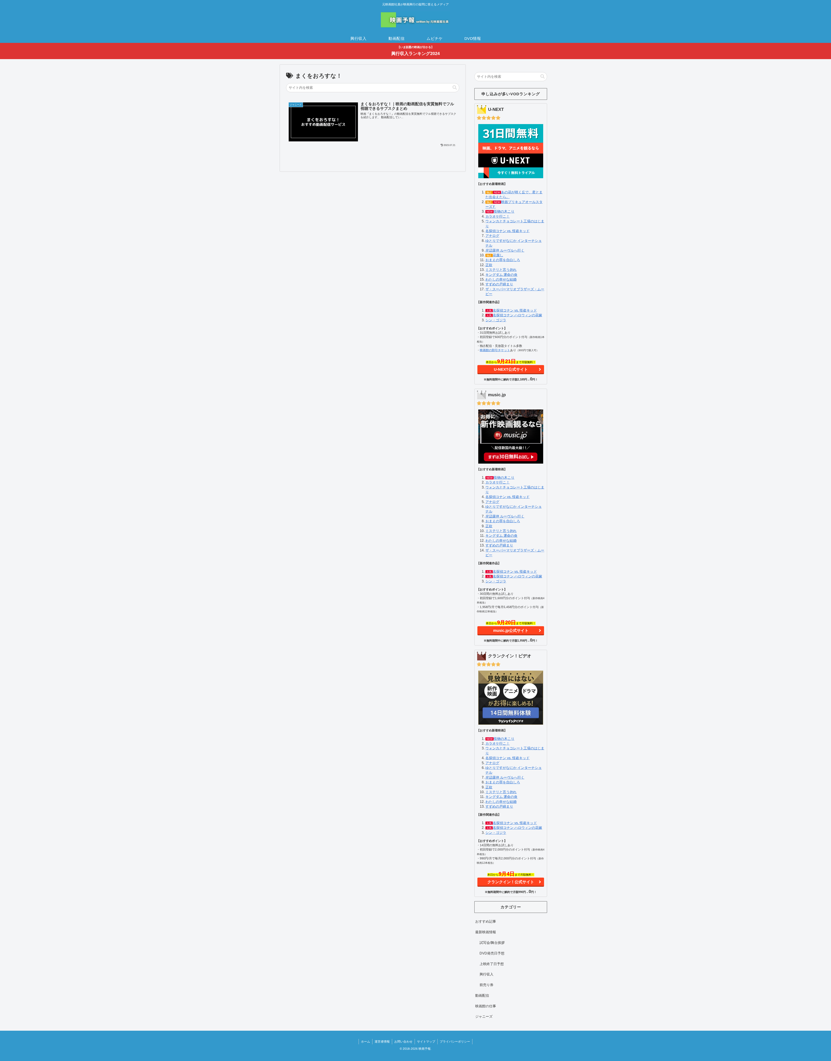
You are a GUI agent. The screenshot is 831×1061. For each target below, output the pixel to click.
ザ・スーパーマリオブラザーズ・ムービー (514, 291)
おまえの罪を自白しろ (502, 260)
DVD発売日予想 (492, 953)
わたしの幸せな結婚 (501, 279)
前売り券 (486, 985)
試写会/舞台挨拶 (492, 943)
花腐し (498, 255)
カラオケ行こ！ (497, 216)
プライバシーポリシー (455, 1041)
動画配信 (482, 995)
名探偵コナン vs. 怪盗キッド (507, 231)
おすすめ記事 (485, 921)
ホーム (365, 1041)
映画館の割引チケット (495, 350)
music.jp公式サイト (510, 630)
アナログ (492, 236)
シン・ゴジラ (495, 320)
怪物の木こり (504, 211)
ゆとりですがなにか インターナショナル (513, 243)
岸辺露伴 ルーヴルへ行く (504, 250)
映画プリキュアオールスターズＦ (514, 204)
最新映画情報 (485, 932)
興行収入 (486, 974)
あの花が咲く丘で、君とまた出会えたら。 (514, 194)
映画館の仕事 (485, 1006)
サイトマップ (426, 1041)
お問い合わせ (403, 1041)
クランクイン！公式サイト (510, 882)
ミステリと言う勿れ (501, 270)
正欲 (488, 265)
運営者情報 (382, 1041)
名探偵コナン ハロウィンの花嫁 (517, 315)
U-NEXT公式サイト (511, 369)
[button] (455, 87)
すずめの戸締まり (499, 284)
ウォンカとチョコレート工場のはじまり (514, 223)
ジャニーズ (484, 1016)
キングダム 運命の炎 (501, 275)
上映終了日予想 (492, 964)
